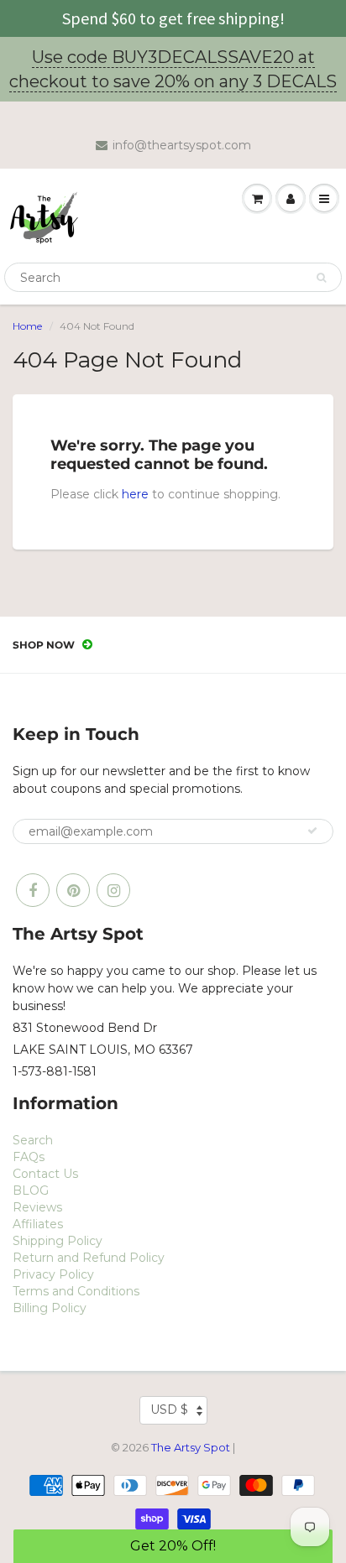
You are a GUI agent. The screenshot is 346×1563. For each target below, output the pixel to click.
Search (33, 1140)
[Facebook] (33, 890)
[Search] (321, 277)
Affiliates (38, 1224)
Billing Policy (49, 1308)
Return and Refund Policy (89, 1257)
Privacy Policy (53, 1274)
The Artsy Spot (190, 1447)
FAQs (29, 1156)
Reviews (37, 1207)
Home (27, 326)
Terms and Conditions (76, 1291)
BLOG (31, 1190)
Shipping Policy (57, 1240)
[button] (172, 1546)
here (135, 494)
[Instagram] (113, 890)
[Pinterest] (73, 890)
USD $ (169, 1409)
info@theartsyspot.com (182, 145)
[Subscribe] (312, 830)
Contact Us (45, 1173)
